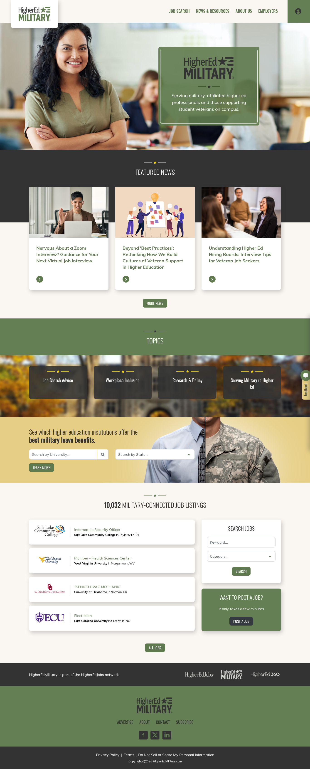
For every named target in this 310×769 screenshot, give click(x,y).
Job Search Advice (58, 380)
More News (155, 303)
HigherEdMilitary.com (167, 761)
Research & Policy (187, 380)
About (144, 722)
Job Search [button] (179, 11)
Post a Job (241, 621)
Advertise (125, 722)
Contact (163, 722)
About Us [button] (244, 11)
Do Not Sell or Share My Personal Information (176, 754)
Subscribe (184, 722)
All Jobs (155, 648)
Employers (268, 11)
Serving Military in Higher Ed (252, 383)
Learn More (41, 467)
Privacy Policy (108, 754)
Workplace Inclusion (123, 380)
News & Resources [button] (212, 11)
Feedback (306, 390)
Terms (129, 754)
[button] (298, 11)
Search (241, 571)
